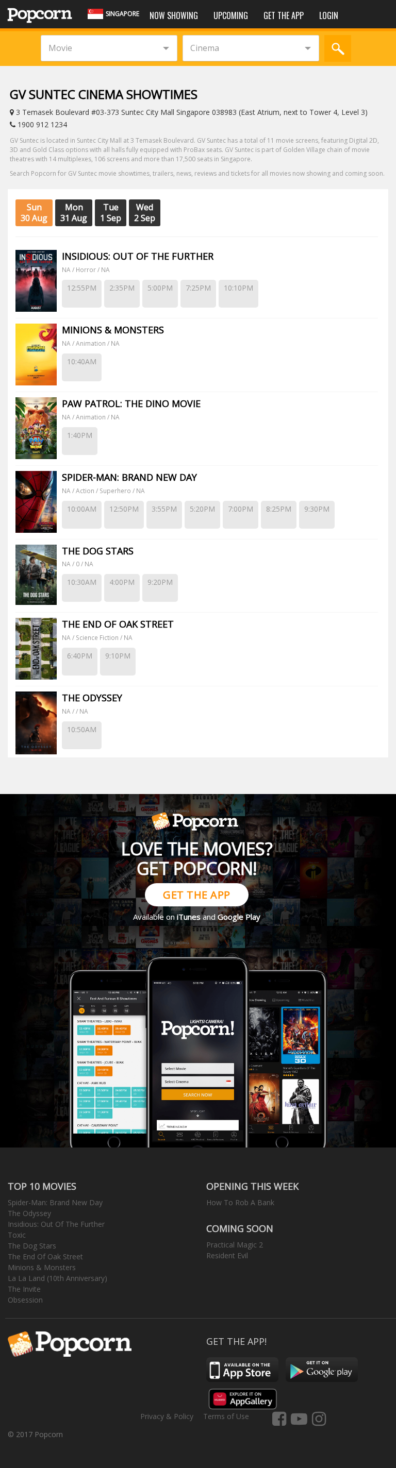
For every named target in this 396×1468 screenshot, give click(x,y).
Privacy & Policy (166, 1416)
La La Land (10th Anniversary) (57, 1278)
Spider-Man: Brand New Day (55, 1202)
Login (328, 15)
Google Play (239, 917)
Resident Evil (227, 1255)
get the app (196, 895)
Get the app (283, 15)
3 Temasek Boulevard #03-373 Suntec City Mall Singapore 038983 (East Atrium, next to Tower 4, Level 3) (191, 112)
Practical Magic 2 (234, 1245)
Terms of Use (226, 1416)
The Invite (24, 1289)
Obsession (25, 1300)
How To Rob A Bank (240, 1202)
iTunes (189, 917)
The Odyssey (29, 1213)
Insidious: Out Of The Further (56, 1224)
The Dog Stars (32, 1246)
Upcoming (230, 15)
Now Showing (174, 15)
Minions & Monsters (42, 1267)
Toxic (17, 1235)
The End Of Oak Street (45, 1256)
